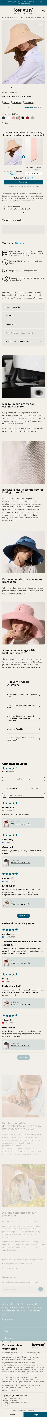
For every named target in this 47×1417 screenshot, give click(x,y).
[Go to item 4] (22, 87)
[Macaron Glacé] (13, 117)
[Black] (22, 117)
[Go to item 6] (27, 87)
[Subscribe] (40, 1291)
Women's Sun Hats (13, 17)
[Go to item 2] (16, 87)
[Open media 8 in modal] (40, 24)
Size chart (8, 123)
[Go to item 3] (19, 87)
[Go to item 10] (35, 87)
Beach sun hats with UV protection (32, 17)
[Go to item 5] (25, 87)
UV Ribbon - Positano (33, 167)
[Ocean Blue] (3, 117)
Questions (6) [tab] (34, 790)
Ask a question (23, 781)
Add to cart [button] (23, 182)
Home (4, 17)
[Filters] (4, 797)
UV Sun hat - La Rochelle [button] (20, 826)
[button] (6, 825)
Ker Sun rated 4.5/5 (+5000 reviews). (18, 1266)
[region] (23, 211)
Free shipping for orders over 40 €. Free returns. (22, 1262)
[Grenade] (27, 117)
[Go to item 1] (14, 87)
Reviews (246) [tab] (12, 790)
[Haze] (32, 117)
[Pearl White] (8, 117)
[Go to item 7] (30, 87)
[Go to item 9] (33, 87)
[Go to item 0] (11, 87)
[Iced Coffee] (18, 117)
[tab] (24, 214)
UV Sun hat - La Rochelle (13, 171)
